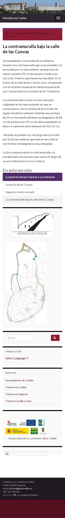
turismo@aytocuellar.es (20, 488)
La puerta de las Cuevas (19, 184)
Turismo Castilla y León (18, 401)
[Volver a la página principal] (32, 6)
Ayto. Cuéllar (50, 438)
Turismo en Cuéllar (16, 387)
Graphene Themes (29, 495)
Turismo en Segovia (16, 394)
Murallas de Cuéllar (15, 18)
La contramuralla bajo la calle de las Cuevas (30, 199)
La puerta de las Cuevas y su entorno (30, 177)
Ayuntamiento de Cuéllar (19, 380)
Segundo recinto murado (20, 192)
